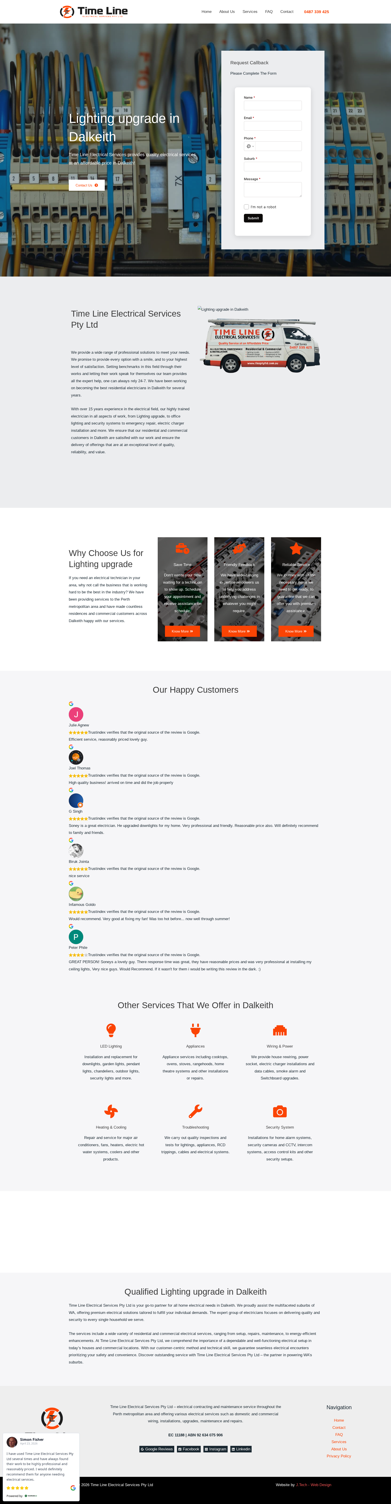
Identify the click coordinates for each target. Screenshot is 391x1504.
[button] (316, 11)
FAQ (269, 12)
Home (207, 12)
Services (250, 12)
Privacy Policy (339, 1456)
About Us (227, 12)
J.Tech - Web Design (313, 1485)
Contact (286, 12)
